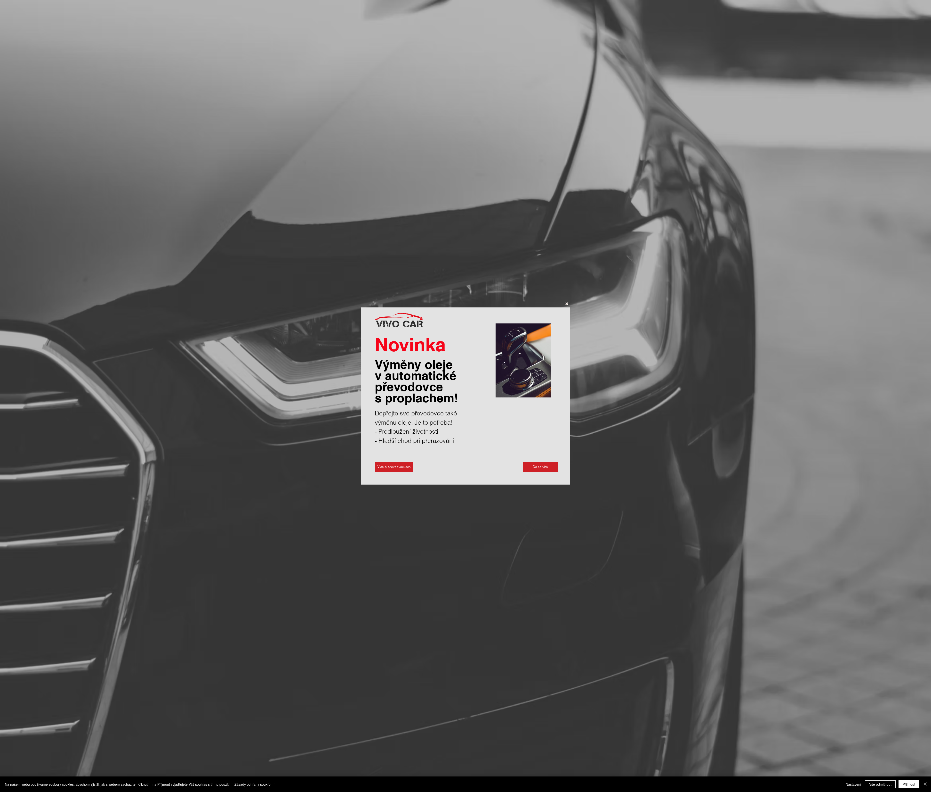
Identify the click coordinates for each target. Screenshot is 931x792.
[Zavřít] (925, 784)
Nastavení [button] (853, 784)
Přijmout (909, 784)
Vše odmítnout (880, 784)
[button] (566, 304)
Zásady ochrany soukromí (254, 784)
